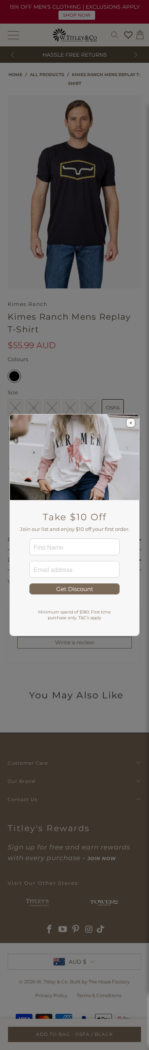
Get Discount (74, 589)
